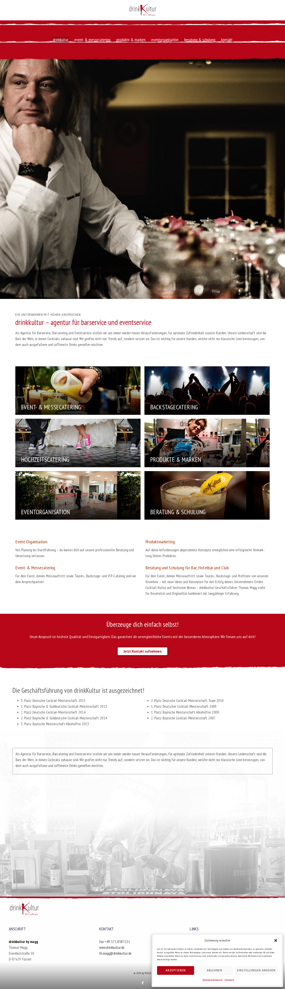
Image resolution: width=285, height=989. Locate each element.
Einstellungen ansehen (256, 970)
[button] (276, 940)
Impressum (229, 979)
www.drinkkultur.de (112, 947)
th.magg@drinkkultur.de (115, 953)
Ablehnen (214, 970)
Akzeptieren (176, 970)
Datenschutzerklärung (213, 979)
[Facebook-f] (142, 983)
